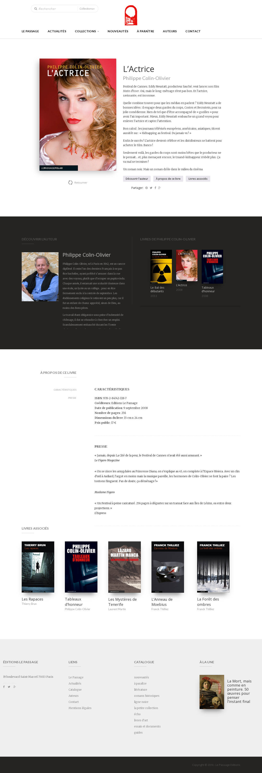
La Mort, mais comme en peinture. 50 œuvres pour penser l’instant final (239, 691)
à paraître (145, 31)
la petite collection (146, 708)
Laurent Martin (117, 609)
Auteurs (170, 31)
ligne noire (141, 702)
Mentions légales (80, 708)
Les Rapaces (32, 599)
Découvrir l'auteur (137, 178)
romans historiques (146, 696)
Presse (72, 397)
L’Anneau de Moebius (162, 602)
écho (137, 714)
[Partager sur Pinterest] (146, 188)
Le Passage (30, 31)
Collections (86, 8)
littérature (140, 689)
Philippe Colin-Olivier (147, 78)
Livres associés (198, 178)
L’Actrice (181, 285)
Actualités (57, 31)
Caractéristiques (65, 389)
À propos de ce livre (168, 178)
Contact (193, 31)
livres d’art (141, 720)
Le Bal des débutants (157, 289)
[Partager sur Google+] (159, 188)
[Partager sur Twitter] (151, 188)
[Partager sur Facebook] (155, 188)
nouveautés (118, 31)
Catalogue (75, 689)
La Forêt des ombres (208, 602)
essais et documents (147, 726)
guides (138, 732)
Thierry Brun (29, 603)
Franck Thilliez (159, 609)
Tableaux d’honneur (208, 289)
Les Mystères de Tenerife (122, 602)
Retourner (81, 182)
